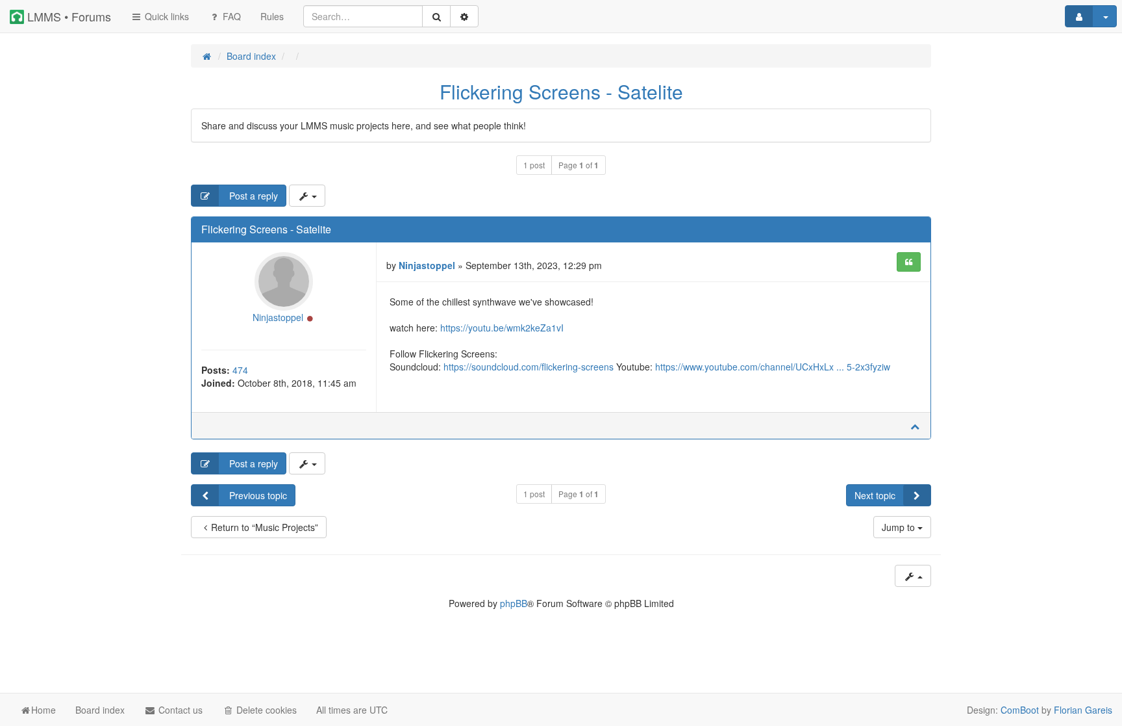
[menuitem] (272, 16)
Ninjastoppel (278, 317)
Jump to (899, 527)
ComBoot (1020, 709)
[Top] (915, 425)
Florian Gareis (1083, 709)
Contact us (179, 709)
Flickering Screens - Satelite (561, 91)
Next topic (874, 495)
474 (240, 369)
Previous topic (257, 495)
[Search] (436, 16)
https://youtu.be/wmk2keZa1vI (502, 327)
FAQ (230, 16)
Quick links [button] (165, 16)
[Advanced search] (464, 16)
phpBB (513, 603)
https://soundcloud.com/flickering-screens (528, 366)
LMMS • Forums (67, 16)
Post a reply (252, 195)
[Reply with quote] (909, 262)
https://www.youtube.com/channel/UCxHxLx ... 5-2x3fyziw (772, 366)
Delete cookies (265, 709)
